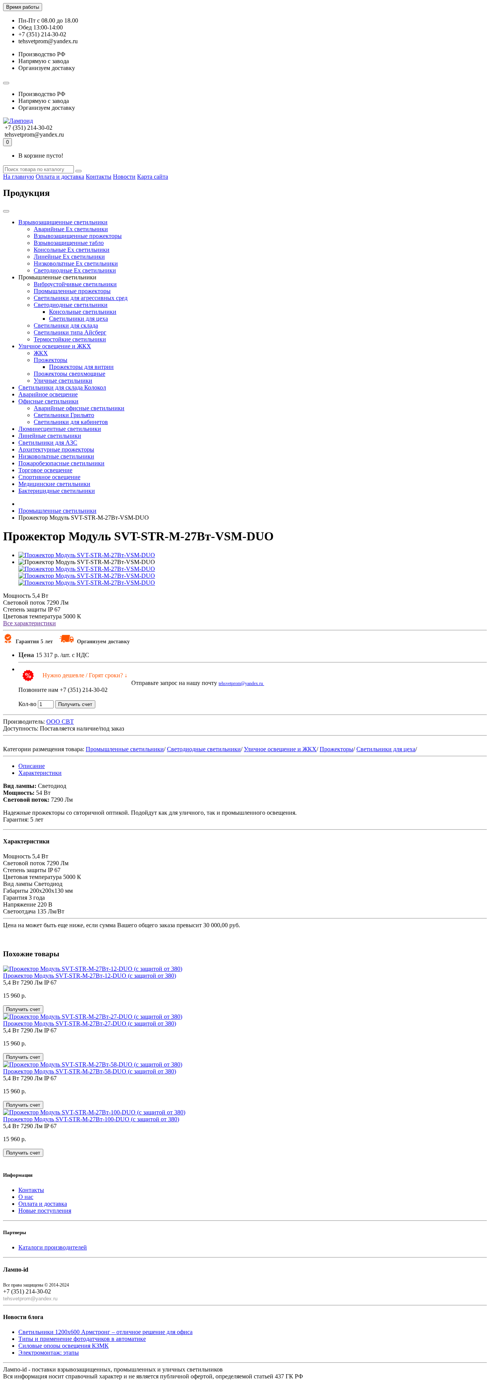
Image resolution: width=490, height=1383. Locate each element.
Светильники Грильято (64, 415)
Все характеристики (29, 623)
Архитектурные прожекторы (56, 449)
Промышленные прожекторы (72, 291)
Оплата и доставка (60, 176)
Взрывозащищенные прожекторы (78, 236)
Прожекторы (50, 360)
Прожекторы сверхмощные (69, 373)
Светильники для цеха (78, 318)
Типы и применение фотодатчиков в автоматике (82, 1339)
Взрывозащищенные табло (69, 243)
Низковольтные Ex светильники (76, 263)
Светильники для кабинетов (71, 422)
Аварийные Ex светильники (71, 229)
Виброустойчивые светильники (75, 284)
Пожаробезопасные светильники (61, 463)
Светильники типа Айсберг (70, 332)
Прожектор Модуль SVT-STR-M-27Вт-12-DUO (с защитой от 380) (89, 975)
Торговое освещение (45, 470)
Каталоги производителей (52, 1247)
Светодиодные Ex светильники (75, 270)
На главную (18, 176)
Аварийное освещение (48, 394)
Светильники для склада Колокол (62, 387)
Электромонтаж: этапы (48, 1352)
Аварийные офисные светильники (79, 408)
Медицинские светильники (54, 484)
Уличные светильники (63, 380)
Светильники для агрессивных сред (80, 298)
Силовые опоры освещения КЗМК (63, 1345)
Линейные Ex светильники (69, 256)
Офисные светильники (48, 401)
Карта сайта (152, 176)
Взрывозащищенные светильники (63, 222)
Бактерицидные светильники (56, 491)
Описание (31, 766)
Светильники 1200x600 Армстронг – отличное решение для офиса (105, 1332)
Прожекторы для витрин (81, 367)
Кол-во (27, 704)
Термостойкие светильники (70, 339)
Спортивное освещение (49, 477)
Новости (124, 176)
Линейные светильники (49, 435)
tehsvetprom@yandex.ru (241, 683)
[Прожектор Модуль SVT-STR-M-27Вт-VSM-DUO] (86, 555)
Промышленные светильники (125, 749)
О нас (25, 1197)
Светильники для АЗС (47, 442)
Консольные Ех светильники (71, 249)
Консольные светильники (82, 311)
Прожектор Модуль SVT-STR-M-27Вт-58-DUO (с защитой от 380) (89, 1071)
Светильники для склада (66, 325)
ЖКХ (41, 353)
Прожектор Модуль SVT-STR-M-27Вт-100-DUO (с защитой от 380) (91, 1119)
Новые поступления (44, 1210)
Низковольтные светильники (56, 456)
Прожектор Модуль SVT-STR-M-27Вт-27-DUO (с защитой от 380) (89, 1023)
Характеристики (40, 773)
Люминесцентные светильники (59, 429)
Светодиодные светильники (71, 305)
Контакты (98, 176)
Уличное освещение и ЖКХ (54, 346)
